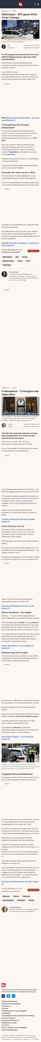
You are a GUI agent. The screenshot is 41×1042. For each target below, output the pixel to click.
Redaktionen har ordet (9, 1023)
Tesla (28, 261)
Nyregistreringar (8, 261)
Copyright (5, 1008)
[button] (20, 752)
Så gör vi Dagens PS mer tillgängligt (14, 1027)
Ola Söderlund (14, 272)
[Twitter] (8, 996)
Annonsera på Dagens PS (10, 1020)
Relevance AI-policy (9, 1018)
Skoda (20, 261)
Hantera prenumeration (9, 1001)
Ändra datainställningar (9, 1030)
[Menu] (38, 4)
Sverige (31, 900)
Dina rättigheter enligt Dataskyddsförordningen (18, 1016)
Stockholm (21, 900)
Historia (16, 896)
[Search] (35, 4)
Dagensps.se (6, 11)
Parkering (26, 896)
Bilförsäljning (7, 257)
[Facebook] (3, 996)
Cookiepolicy (6, 1013)
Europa (24, 257)
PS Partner (5, 1025)
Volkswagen (7, 265)
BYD (17, 257)
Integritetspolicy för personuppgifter (14, 1011)
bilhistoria (6, 896)
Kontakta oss (6, 1006)
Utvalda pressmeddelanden (11, 1004)
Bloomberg (11, 154)
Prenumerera (33, 251)
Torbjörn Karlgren (15, 907)
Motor (14, 11)
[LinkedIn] (13, 996)
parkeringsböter (8, 900)
